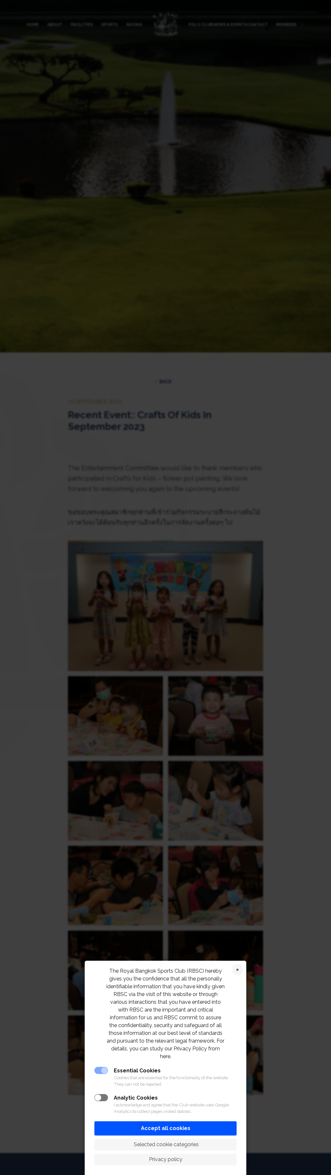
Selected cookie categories (166, 1144)
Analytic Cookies (136, 1098)
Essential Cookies (137, 1071)
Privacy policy (165, 1159)
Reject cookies (237, 969)
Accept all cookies (165, 1128)
